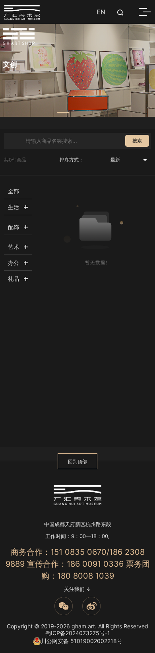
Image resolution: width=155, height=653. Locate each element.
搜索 (137, 141)
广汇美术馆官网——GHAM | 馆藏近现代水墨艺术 (22, 12)
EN (101, 12)
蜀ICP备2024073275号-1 (77, 633)
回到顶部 (77, 461)
